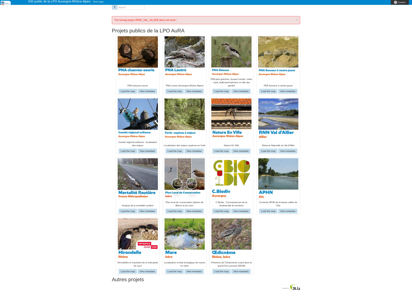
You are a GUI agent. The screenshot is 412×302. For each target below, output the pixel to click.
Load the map (128, 91)
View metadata (147, 91)
